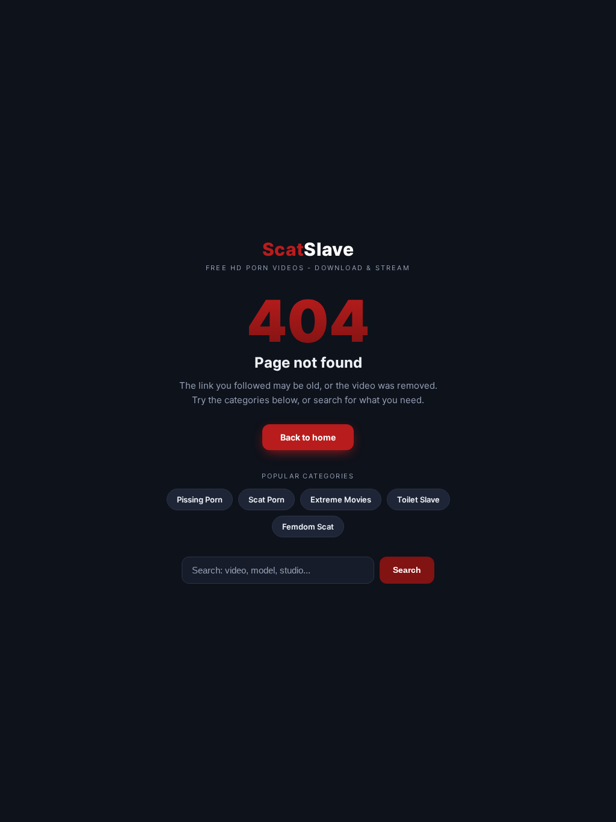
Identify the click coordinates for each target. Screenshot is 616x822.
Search (407, 570)
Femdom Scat (308, 526)
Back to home (308, 437)
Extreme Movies (340, 499)
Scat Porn (266, 499)
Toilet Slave (418, 499)
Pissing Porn (200, 499)
